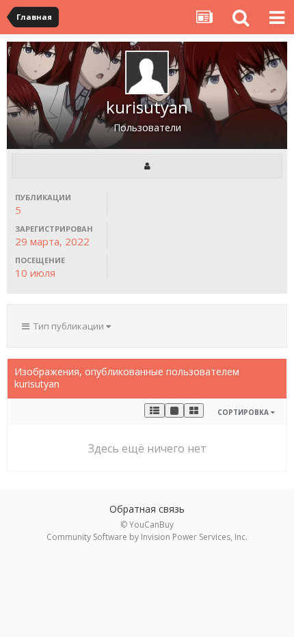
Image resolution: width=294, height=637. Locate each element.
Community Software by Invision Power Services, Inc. (147, 537)
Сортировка (244, 412)
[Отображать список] (154, 410)
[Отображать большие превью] (174, 410)
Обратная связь (147, 508)
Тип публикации (67, 326)
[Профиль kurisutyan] (147, 166)
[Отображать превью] (194, 410)
